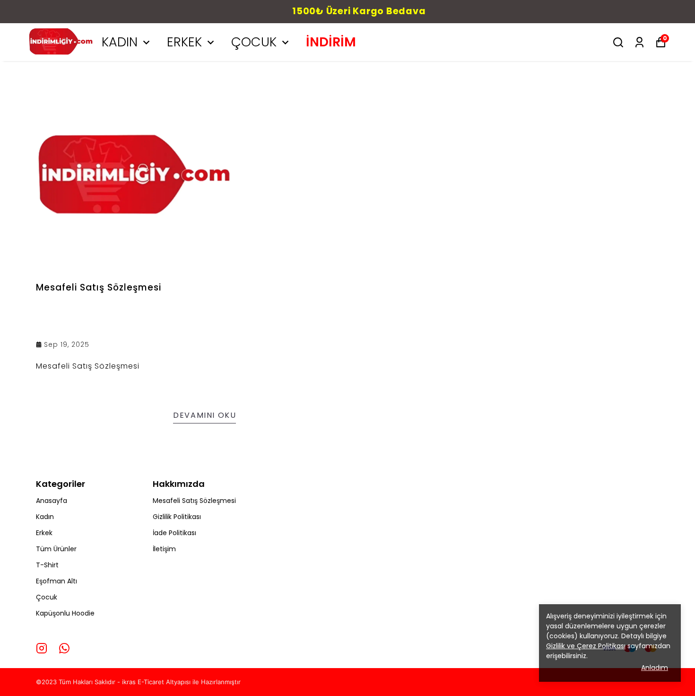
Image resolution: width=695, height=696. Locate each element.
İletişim (164, 549)
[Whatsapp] (64, 648)
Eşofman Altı (56, 581)
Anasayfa (51, 500)
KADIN (120, 42)
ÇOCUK (254, 42)
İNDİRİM (331, 42)
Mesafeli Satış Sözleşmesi (194, 500)
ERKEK (184, 42)
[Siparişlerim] (639, 42)
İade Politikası (174, 532)
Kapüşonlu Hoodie (65, 613)
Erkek (44, 532)
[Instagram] (41, 648)
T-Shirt (47, 565)
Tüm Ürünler (56, 549)
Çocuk (46, 597)
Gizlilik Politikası (177, 516)
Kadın (45, 516)
